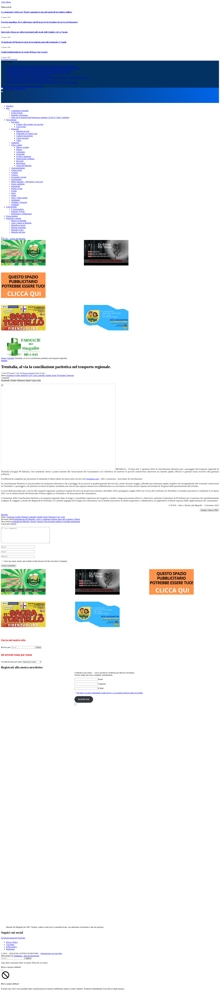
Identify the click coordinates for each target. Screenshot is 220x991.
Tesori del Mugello (23, 166)
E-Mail (101, 688)
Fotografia (20, 154)
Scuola (14, 191)
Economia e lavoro (18, 177)
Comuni (14, 172)
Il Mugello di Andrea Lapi (26, 133)
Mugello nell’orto (18, 232)
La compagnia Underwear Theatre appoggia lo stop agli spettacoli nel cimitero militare (36, 12)
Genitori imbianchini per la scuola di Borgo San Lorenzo (24, 52)
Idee (8, 108)
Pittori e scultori (22, 147)
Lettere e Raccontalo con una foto (29, 124)
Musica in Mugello (18, 221)
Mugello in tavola (18, 225)
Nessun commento (28, 373)
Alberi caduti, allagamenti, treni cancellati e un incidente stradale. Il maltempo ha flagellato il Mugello (46, 77)
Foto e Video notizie (19, 198)
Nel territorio (11, 120)
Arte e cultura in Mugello (21, 223)
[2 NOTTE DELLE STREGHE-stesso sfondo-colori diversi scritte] (106, 265)
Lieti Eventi (21, 127)
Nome (100, 679)
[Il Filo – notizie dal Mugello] (13, 89)
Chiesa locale (16, 170)
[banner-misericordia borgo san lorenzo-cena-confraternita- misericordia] (106, 330)
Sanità (13, 195)
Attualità (4, 361)
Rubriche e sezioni (13, 218)
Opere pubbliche (18, 184)
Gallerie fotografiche (24, 136)
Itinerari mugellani (18, 227)
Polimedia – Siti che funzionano (26, 956)
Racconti (19, 161)
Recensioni (20, 163)
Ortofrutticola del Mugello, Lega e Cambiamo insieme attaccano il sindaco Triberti (47, 519)
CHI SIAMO (11, 207)
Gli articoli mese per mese (11, 662)
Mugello (4, 515)
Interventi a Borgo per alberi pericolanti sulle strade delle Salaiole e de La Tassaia (34, 32)
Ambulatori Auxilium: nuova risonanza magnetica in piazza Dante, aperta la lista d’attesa (41, 82)
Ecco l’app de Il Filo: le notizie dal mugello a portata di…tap (30, 80)
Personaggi (15, 186)
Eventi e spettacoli (23, 156)
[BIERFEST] (23, 265)
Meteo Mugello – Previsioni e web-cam (27, 182)
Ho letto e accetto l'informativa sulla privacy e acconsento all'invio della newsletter (110, 693)
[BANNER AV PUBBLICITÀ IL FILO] (23, 297)
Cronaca (14, 175)
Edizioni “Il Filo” (18, 211)
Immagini (15, 129)
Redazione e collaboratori (21, 214)
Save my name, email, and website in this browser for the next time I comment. (35, 561)
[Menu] (2, 91)
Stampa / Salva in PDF (209, 510)
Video (18, 140)
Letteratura (20, 152)
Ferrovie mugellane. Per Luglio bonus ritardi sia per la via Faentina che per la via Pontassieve (39, 22)
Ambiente (15, 143)
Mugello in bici (17, 230)
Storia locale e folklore (25, 159)
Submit (28, 958)
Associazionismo (18, 168)
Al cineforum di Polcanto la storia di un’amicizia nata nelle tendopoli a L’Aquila (33, 42)
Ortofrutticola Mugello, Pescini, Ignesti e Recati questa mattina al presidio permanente (45, 521)
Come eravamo (22, 138)
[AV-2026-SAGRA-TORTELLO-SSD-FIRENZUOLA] (23, 330)
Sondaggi (15, 205)
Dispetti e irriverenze (19, 115)
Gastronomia (16, 179)
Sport (13, 193)
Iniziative (9, 106)
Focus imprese (12, 216)
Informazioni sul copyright (51, 953)
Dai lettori (15, 122)
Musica (19, 150)
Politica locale (16, 189)
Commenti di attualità (19, 111)
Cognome (102, 684)
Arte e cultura (16, 145)
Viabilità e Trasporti (19, 202)
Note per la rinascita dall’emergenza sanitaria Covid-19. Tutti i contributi (40, 117)
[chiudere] (75, 704)
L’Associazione (17, 209)
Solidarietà (15, 200)
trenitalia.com (92, 479)
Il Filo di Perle (17, 113)
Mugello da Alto (22, 131)
